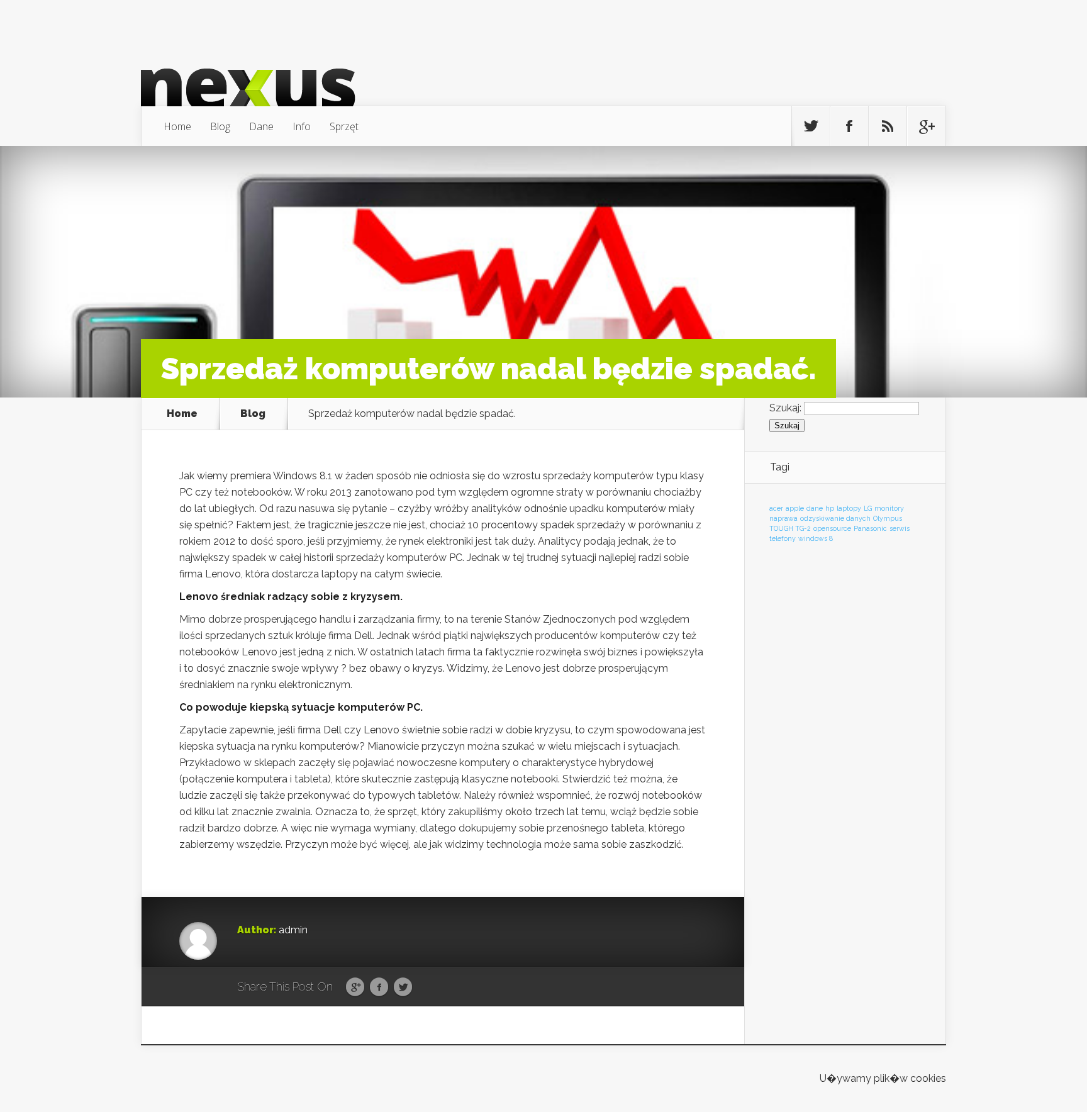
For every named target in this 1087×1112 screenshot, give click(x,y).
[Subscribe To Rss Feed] (887, 126)
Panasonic (870, 528)
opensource (832, 528)
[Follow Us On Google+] (926, 126)
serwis (899, 528)
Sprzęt (344, 126)
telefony (782, 538)
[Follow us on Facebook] (849, 126)
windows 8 (815, 538)
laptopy (849, 508)
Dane (261, 126)
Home (177, 126)
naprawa (783, 518)
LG (868, 508)
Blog (220, 126)
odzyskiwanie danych (835, 518)
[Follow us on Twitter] (811, 126)
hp (829, 508)
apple (795, 508)
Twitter (403, 987)
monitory (889, 508)
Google (355, 987)
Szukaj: (785, 408)
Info (302, 126)
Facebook (379, 987)
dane (814, 508)
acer (776, 508)
